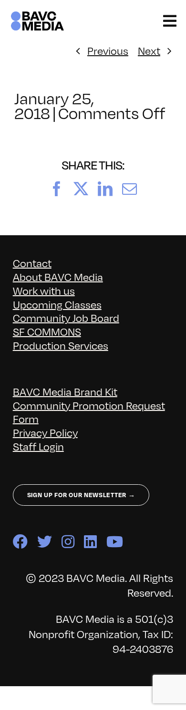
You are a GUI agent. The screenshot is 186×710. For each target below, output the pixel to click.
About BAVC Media (58, 276)
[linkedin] (90, 541)
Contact (32, 262)
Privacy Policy (45, 432)
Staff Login (38, 446)
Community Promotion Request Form (89, 412)
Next (149, 50)
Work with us (44, 290)
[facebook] (20, 541)
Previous (107, 50)
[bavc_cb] (37, 15)
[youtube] (114, 541)
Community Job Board (66, 317)
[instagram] (68, 541)
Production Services (60, 345)
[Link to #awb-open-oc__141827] (169, 21)
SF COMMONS (47, 331)
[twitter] (44, 541)
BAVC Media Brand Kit (65, 391)
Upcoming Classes (57, 304)
